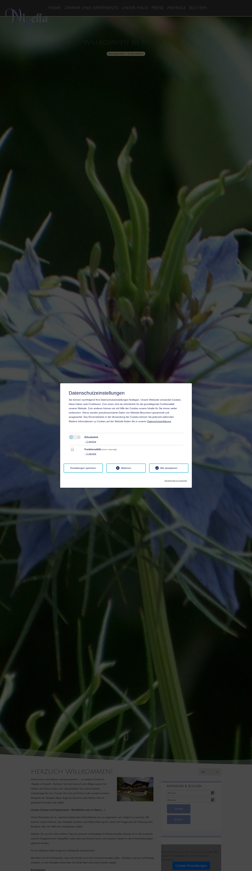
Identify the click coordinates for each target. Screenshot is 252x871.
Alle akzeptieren (168, 468)
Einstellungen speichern (83, 468)
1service (90, 441)
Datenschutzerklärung (159, 421)
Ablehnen (126, 468)
